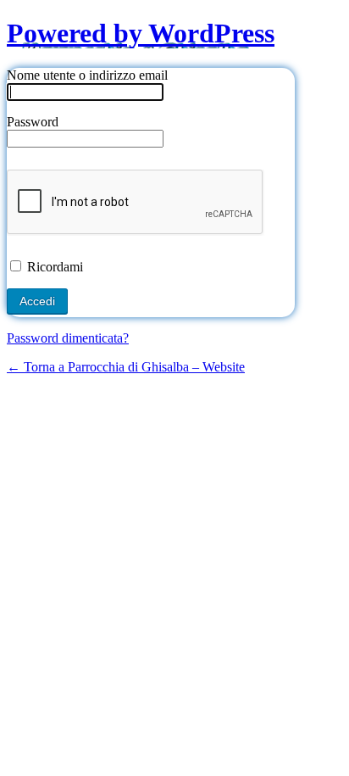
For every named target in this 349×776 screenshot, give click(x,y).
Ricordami (53, 267)
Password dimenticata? (68, 338)
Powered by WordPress (140, 33)
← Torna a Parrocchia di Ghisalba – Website (126, 367)
